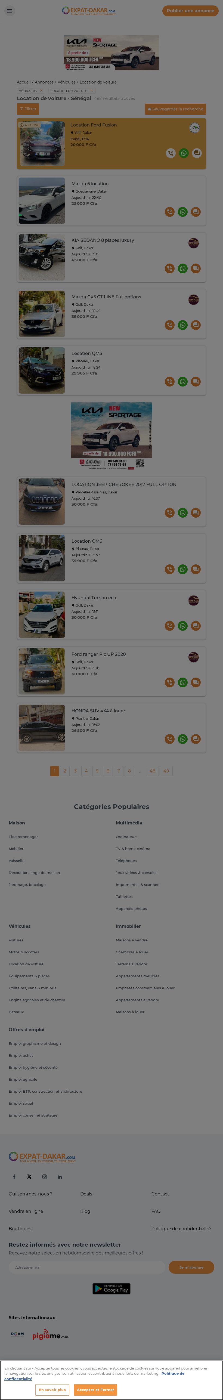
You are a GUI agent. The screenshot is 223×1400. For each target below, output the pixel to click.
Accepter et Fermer (95, 1389)
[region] (111, 1380)
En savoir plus (52, 1389)
